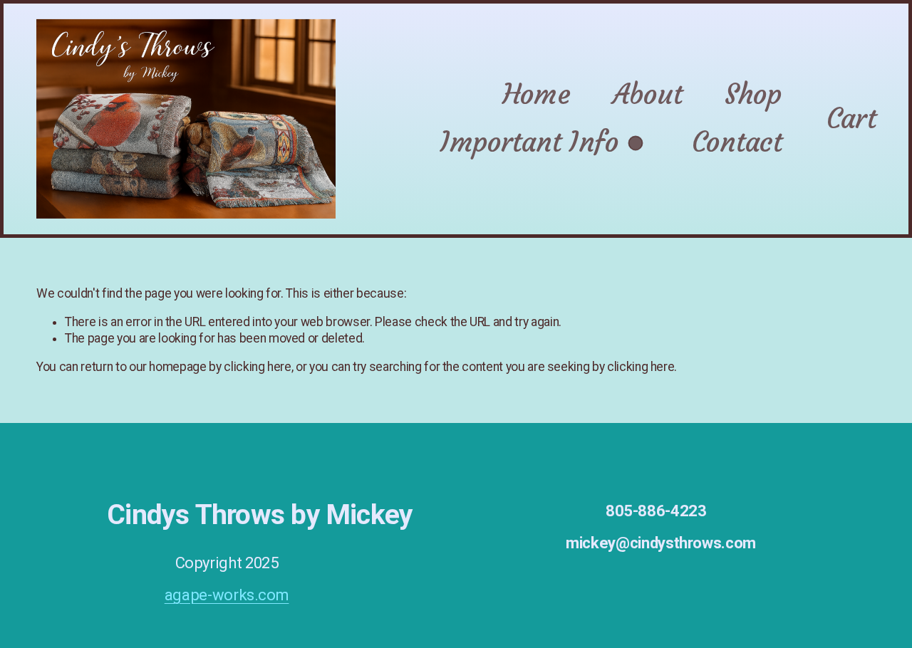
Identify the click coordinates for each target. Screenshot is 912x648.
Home (536, 94)
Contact (737, 142)
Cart (851, 118)
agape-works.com (227, 594)
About (647, 94)
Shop (753, 94)
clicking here (257, 367)
